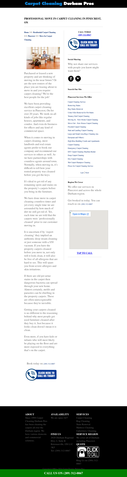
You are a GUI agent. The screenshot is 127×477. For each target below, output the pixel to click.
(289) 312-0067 (84, 34)
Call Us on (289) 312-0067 (63, 473)
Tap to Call (84, 253)
